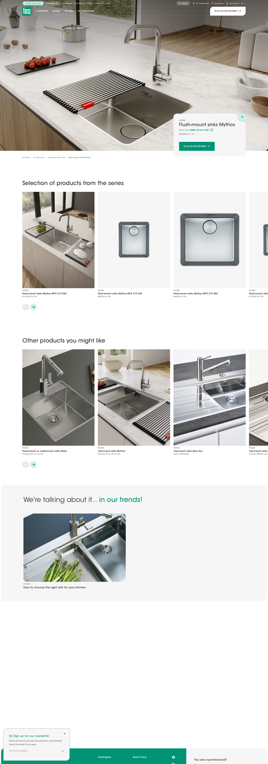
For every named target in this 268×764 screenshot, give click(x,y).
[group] (41, 3)
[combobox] (243, 3)
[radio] (33, 3)
